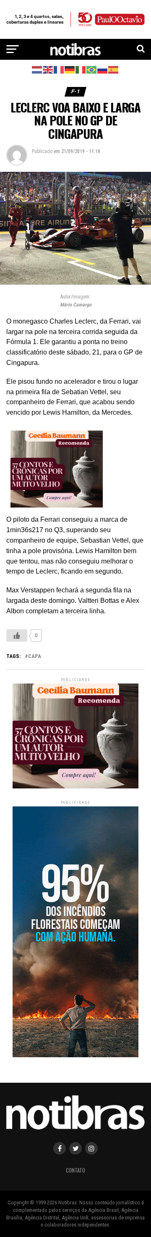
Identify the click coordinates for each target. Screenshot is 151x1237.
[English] (48, 69)
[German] (70, 69)
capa (34, 656)
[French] (59, 69)
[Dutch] (37, 69)
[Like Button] (16, 635)
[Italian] (81, 69)
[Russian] (102, 69)
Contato (75, 1170)
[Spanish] (113, 69)
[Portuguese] (91, 69)
